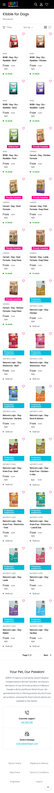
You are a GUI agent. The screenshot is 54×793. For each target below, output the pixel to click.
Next (46, 655)
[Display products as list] (50, 27)
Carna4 (33, 151)
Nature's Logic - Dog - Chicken (39, 311)
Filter (9, 27)
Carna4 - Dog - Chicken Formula (40, 157)
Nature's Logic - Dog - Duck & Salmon (39, 417)
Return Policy (15, 763)
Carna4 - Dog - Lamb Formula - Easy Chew (39, 258)
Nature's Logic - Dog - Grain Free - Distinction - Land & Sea (40, 524)
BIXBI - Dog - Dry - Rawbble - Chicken (38, 59)
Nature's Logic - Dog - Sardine (39, 631)
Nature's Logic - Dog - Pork (39, 578)
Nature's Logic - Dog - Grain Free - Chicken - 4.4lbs (39, 471)
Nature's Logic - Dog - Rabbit (12, 631)
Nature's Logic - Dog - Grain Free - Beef (12, 469)
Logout (39, 781)
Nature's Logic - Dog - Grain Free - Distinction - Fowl (13, 524)
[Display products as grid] (45, 27)
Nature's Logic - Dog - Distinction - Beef (12, 364)
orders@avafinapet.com (27, 743)
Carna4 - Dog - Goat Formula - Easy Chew (12, 258)
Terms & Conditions (39, 772)
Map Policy (15, 772)
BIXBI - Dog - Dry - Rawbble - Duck (11, 106)
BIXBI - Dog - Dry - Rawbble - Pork (11, 157)
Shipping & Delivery (39, 763)
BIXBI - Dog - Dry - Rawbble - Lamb (38, 106)
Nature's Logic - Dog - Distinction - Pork (39, 364)
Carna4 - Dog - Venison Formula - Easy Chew (13, 309)
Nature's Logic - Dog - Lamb (12, 578)
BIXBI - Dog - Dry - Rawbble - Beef (11, 59)
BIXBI (5, 53)
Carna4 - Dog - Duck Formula (12, 207)
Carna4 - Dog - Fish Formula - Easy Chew (39, 207)
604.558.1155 (27, 722)
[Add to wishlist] (23, 34)
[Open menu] (4, 4)
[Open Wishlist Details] (46, 4)
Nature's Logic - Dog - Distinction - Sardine (12, 417)
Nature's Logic (36, 306)
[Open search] (35, 4)
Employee (15, 781)
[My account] (41, 4)
